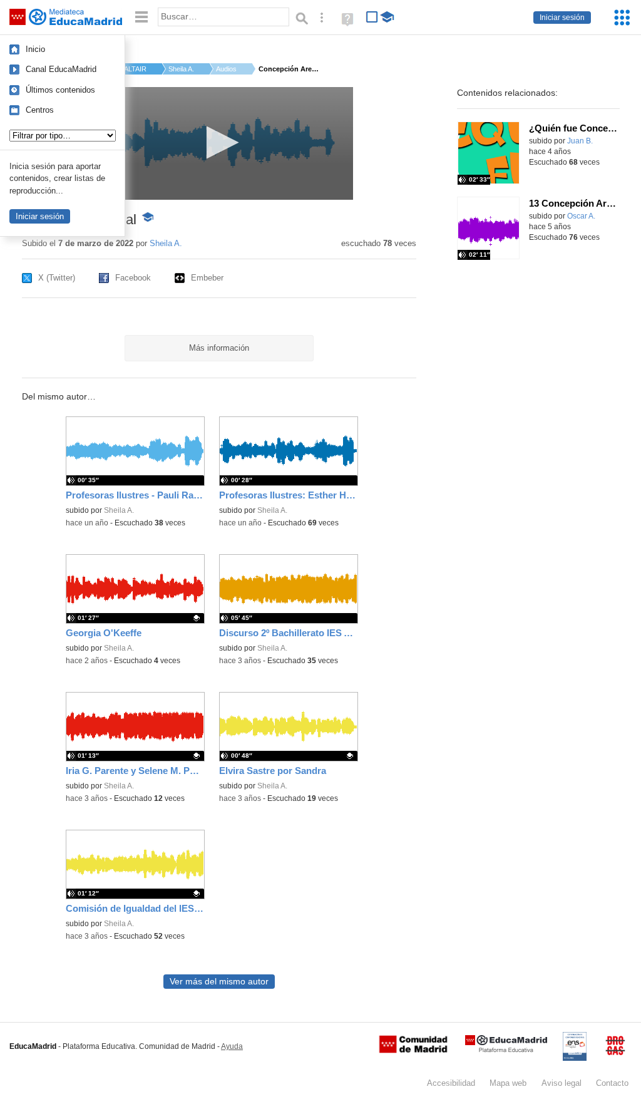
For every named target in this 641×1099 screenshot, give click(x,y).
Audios (226, 69)
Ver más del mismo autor (219, 981)
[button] (219, 142)
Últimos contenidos (60, 90)
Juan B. (580, 141)
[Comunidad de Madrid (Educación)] (413, 1050)
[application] (219, 143)
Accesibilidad (451, 1083)
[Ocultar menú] (141, 17)
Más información (219, 348)
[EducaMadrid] (506, 1050)
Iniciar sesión (562, 17)
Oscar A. (581, 216)
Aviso (561, 1083)
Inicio (35, 49)
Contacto (612, 1083)
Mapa (508, 1083)
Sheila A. (181, 69)
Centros (40, 110)
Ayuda (232, 1046)
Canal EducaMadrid (61, 69)
